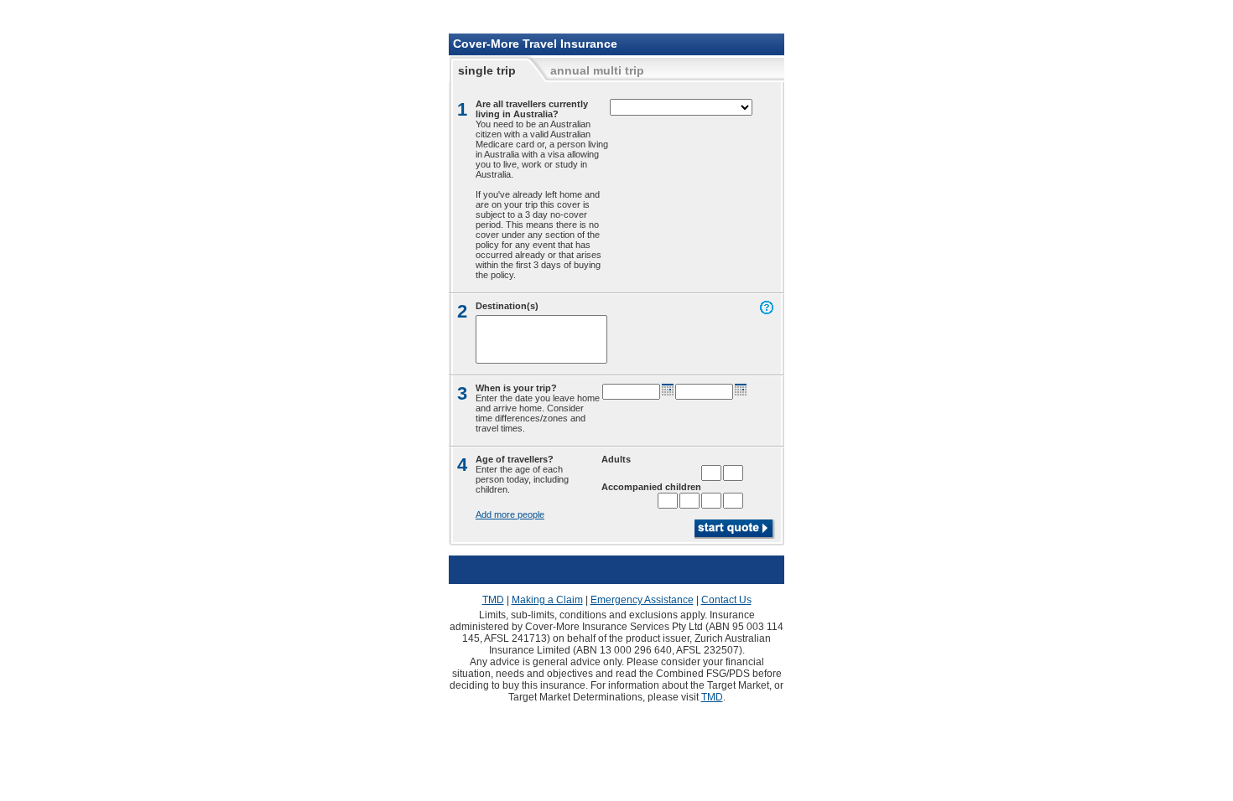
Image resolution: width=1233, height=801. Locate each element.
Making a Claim (547, 600)
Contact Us (726, 600)
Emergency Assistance (642, 600)
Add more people (510, 514)
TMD (493, 600)
